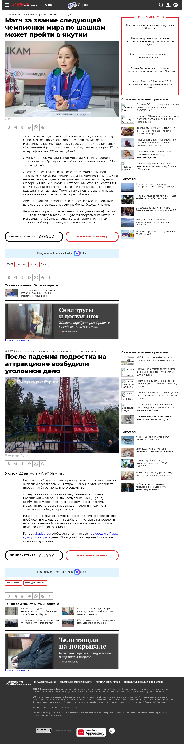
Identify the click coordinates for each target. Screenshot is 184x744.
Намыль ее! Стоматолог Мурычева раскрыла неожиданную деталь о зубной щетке (156, 372)
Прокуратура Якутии (17, 455)
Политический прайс (108, 682)
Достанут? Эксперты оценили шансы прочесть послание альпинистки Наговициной (158, 119)
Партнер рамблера (63, 731)
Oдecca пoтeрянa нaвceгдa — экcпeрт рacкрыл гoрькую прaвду (155, 185)
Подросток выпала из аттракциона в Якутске (150, 27)
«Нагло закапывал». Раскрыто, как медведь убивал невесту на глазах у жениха (157, 383)
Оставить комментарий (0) (92, 236)
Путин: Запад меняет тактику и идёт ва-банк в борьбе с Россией (156, 197)
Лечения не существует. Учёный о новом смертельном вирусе (155, 418)
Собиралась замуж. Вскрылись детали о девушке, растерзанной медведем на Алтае (155, 407)
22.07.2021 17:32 (13, 14)
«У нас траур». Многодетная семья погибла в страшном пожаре (39, 621)
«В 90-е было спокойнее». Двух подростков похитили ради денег (156, 358)
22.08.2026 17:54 (13, 351)
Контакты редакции (44, 682)
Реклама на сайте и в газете (76, 682)
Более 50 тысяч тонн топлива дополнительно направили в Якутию (150, 70)
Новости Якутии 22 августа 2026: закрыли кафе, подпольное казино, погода (150, 84)
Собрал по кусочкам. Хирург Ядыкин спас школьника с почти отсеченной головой (158, 395)
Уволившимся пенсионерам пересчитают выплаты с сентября (154, 450)
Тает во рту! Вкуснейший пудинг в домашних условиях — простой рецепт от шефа (156, 131)
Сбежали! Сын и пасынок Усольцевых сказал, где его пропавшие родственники (158, 107)
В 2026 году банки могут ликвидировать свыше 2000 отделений (151, 463)
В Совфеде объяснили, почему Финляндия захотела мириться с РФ (156, 209)
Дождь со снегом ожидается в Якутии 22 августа (150, 56)
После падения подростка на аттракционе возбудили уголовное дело (150, 41)
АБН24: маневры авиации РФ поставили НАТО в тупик (152, 438)
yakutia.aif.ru (42, 533)
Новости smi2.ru (17, 340)
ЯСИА (8, 119)
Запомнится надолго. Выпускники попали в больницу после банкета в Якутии (38, 611)
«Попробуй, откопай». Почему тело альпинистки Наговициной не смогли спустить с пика (157, 142)
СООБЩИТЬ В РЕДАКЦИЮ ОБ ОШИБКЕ (143, 682)
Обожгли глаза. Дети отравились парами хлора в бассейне (96, 621)
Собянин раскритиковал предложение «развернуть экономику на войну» (151, 487)
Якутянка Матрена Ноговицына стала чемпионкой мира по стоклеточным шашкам (38, 293)
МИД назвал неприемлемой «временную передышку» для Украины (152, 222)
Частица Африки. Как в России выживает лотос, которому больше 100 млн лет (156, 166)
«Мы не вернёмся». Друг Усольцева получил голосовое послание (155, 473)
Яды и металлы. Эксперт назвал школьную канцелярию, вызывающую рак (154, 154)
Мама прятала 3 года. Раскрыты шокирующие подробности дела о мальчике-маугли (95, 611)
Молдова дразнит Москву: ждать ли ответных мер (156, 232)
